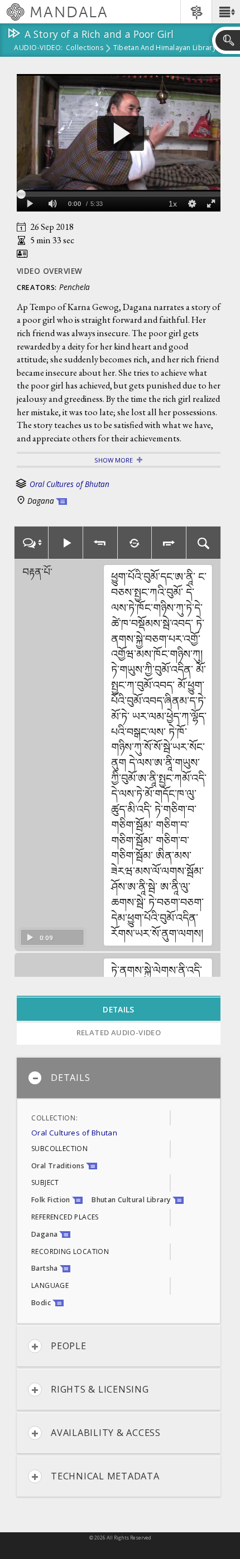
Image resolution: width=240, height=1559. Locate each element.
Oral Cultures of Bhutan (69, 484)
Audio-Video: (38, 48)
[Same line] (135, 542)
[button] (226, 11)
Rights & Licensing (100, 1389)
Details (70, 1077)
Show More (113, 460)
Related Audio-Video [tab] (118, 1032)
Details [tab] (118, 1009)
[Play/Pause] (66, 542)
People (69, 1346)
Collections (84, 48)
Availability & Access (106, 1433)
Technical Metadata (105, 1476)
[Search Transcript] (203, 542)
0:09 (46, 937)
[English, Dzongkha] (31, 542)
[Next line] (169, 542)
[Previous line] (100, 542)
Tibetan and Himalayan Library (164, 48)
